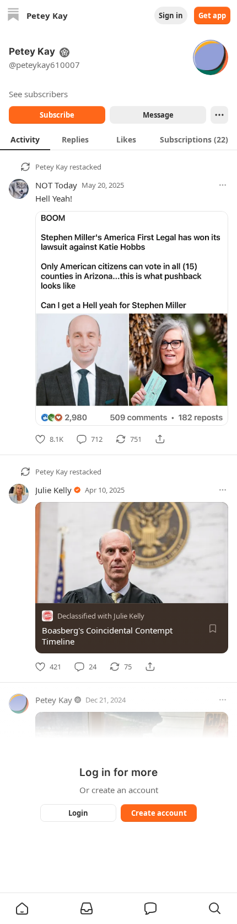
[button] (22, 908)
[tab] (25, 139)
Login (78, 813)
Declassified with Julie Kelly (100, 616)
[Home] (13, 16)
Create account (159, 813)
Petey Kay (51, 167)
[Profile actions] (219, 115)
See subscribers (38, 93)
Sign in (171, 15)
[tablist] (118, 139)
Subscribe (57, 115)
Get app (212, 15)
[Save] (213, 628)
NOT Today (56, 185)
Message (158, 115)
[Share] (159, 439)
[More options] (222, 185)
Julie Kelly (53, 489)
